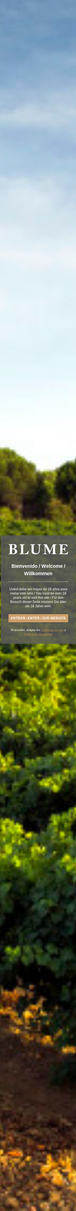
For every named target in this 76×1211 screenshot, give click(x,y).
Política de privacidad (38, 634)
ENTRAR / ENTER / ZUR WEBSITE (38, 618)
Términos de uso (52, 630)
